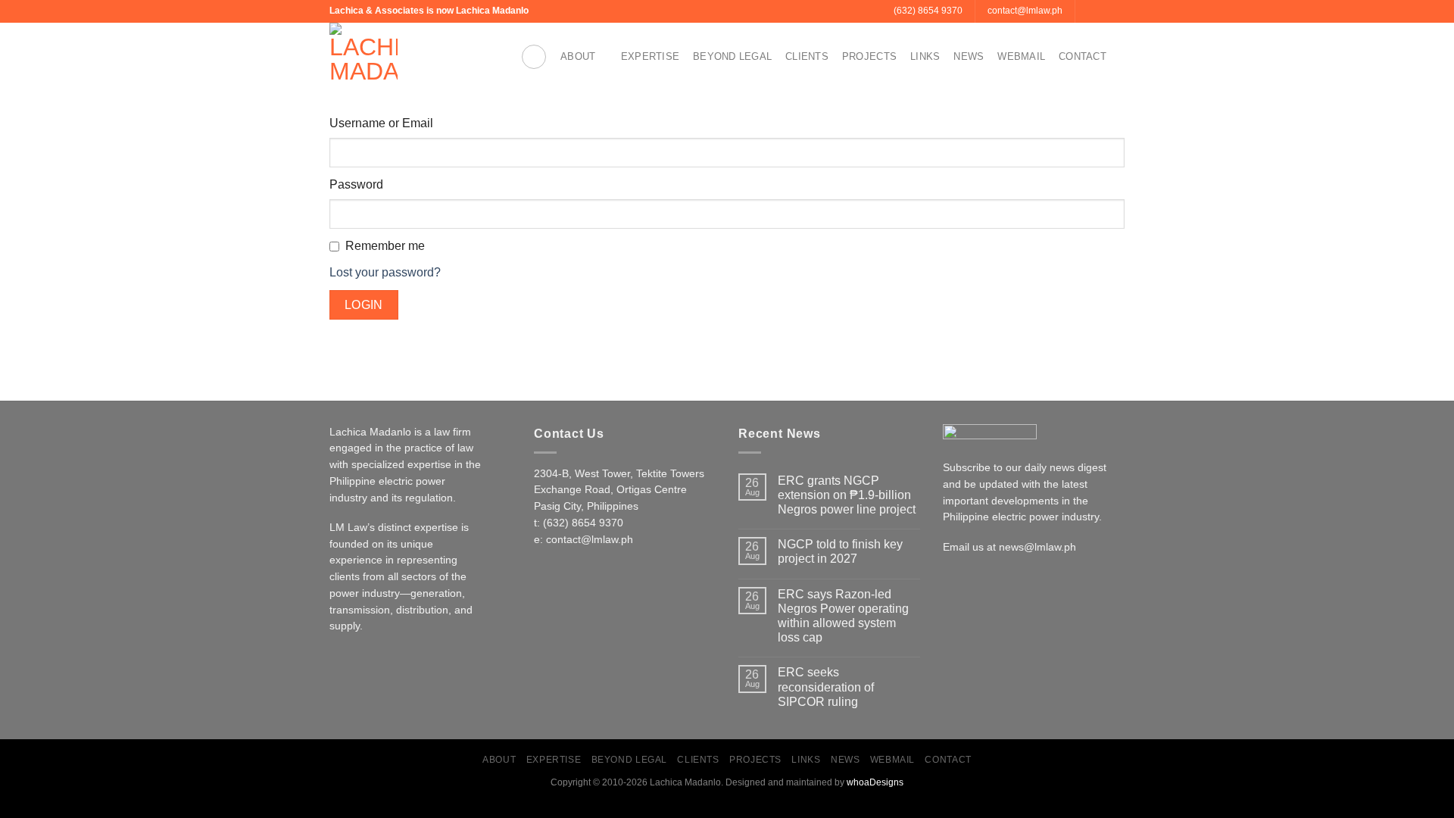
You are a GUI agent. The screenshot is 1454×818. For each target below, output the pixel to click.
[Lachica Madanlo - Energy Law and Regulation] (413, 57)
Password (356, 184)
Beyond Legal (732, 56)
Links (925, 56)
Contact (1082, 56)
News (968, 56)
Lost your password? (385, 272)
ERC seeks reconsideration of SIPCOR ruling (826, 686)
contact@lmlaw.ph (589, 539)
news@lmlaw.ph (1037, 547)
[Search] (534, 57)
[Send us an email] (1088, 11)
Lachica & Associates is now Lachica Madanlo (429, 10)
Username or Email (381, 123)
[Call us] (1102, 11)
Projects (869, 56)
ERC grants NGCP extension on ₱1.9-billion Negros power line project (847, 495)
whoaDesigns (875, 782)
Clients (806, 56)
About (577, 56)
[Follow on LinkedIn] (1117, 11)
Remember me (385, 245)
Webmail (1021, 56)
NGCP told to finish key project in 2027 (840, 551)
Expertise (650, 56)
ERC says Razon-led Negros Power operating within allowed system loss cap (843, 616)
